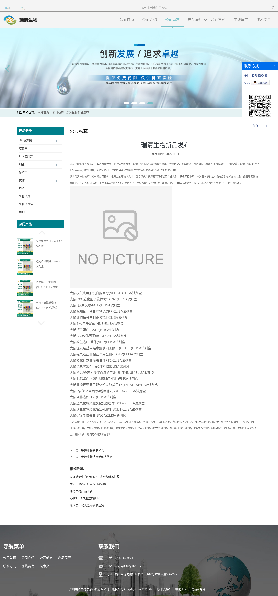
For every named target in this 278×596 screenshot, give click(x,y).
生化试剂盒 (26, 204)
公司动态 (172, 20)
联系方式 (218, 20)
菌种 (22, 212)
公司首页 (126, 20)
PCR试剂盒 (26, 156)
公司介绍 (149, 20)
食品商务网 (198, 589)
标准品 (23, 172)
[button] (40, 232)
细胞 (22, 164)
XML (151, 589)
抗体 (22, 180)
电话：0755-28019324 (119, 557)
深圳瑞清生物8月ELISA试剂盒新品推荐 (94, 476)
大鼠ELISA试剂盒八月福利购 (88, 484)
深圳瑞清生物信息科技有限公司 (89, 589)
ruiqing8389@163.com (128, 566)
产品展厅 (195, 20)
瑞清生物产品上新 (81, 491)
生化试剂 (24, 196)
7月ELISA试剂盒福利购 (85, 498)
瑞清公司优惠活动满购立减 (87, 505)
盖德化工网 (179, 589)
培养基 (23, 148)
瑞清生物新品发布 (92, 450)
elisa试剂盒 (26, 140)
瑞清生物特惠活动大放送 (97, 456)
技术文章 (263, 20)
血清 (22, 188)
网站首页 (43, 112)
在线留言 (240, 20)
